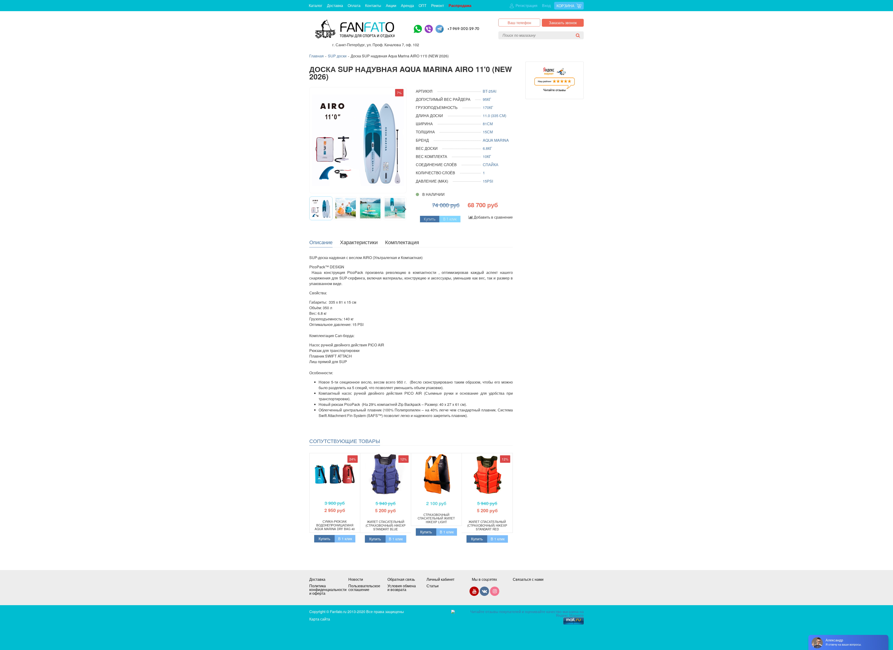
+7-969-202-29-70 (463, 29)
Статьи (433, 586)
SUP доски (337, 56)
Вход (546, 5)
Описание (321, 242)
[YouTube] (474, 592)
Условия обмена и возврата (401, 587)
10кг (487, 156)
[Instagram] (494, 592)
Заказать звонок (563, 22)
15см (488, 132)
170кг (488, 107)
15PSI (488, 181)
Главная (316, 56)
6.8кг (487, 148)
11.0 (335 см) (494, 115)
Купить (324, 538)
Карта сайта (319, 619)
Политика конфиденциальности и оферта (324, 589)
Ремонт (437, 5)
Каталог (315, 5)
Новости (355, 579)
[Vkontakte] (484, 592)
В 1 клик (450, 219)
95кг (487, 99)
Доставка (335, 5)
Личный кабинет (440, 579)
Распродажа (460, 5)
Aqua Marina (496, 140)
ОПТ (423, 5)
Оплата (354, 5)
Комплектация (402, 242)
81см (488, 123)
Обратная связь (401, 579)
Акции (391, 5)
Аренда (407, 5)
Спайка (490, 164)
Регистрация (526, 5)
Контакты (373, 5)
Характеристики (359, 242)
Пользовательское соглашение (363, 587)
